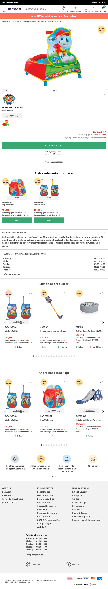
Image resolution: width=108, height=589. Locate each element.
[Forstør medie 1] (54, 56)
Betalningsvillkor (45, 499)
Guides (75, 499)
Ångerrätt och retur (47, 506)
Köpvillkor (42, 509)
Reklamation (43, 502)
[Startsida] (14, 9)
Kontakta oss (43, 492)
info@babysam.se (11, 274)
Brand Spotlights (80, 502)
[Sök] (53, 9)
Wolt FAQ (41, 527)
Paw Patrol (8, 110)
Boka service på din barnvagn (86, 520)
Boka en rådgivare (81, 516)
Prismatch (77, 509)
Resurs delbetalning (47, 513)
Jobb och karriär (10, 502)
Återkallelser (43, 516)
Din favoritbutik (96, 2)
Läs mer (5, 246)
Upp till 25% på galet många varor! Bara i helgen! (54, 16)
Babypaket (77, 495)
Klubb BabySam (79, 492)
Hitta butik (7, 495)
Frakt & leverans (45, 495)
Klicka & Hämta (79, 513)
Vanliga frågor (44, 523)
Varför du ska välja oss (12, 499)
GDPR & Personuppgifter (49, 520)
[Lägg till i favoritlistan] (103, 95)
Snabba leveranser (10, 2)
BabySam (6, 492)
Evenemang (78, 506)
